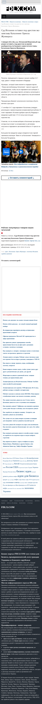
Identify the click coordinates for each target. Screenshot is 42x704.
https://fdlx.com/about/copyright (10, 535)
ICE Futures (16, 458)
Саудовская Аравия (23, 467)
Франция (5, 472)
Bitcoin (4, 458)
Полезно (22, 503)
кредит (5, 479)
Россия (9, 467)
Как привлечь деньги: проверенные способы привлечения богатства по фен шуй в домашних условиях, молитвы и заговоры (18, 344)
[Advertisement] (21, 203)
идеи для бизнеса (28, 476)
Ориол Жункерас (21, 251)
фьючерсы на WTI (24, 485)
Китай (16, 463)
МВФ (4, 467)
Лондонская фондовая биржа (28, 464)
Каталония (12, 251)
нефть (16, 479)
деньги (5, 476)
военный (34, 472)
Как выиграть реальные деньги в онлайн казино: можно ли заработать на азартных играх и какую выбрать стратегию (20, 435)
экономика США (20, 488)
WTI (25, 458)
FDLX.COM (7, 507)
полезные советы (13, 482)
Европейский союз (9, 464)
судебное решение (6, 254)
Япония (10, 472)
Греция (21, 461)
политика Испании (32, 251)
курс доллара (11, 479)
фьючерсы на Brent (13, 485)
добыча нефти (12, 476)
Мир (10, 501)
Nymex (22, 458)
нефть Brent (22, 479)
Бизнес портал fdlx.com (32, 241)
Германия (16, 461)
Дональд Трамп (32, 460)
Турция (30, 467)
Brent (8, 458)
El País (11, 171)
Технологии (19, 501)
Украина (35, 467)
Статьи (30, 503)
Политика (29, 501)
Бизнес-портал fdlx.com (16, 514)
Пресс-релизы (12, 503)
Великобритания (32, 458)
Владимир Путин (7, 461)
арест (6, 251)
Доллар (24, 461)
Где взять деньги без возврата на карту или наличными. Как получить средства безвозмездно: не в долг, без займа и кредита (21, 426)
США (15, 467)
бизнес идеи (23, 471)
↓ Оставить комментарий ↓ (21, 177)
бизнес (14, 472)
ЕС (4, 464)
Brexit (11, 458)
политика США (23, 482)
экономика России (12, 488)
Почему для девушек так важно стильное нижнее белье (20, 320)
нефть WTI (29, 479)
